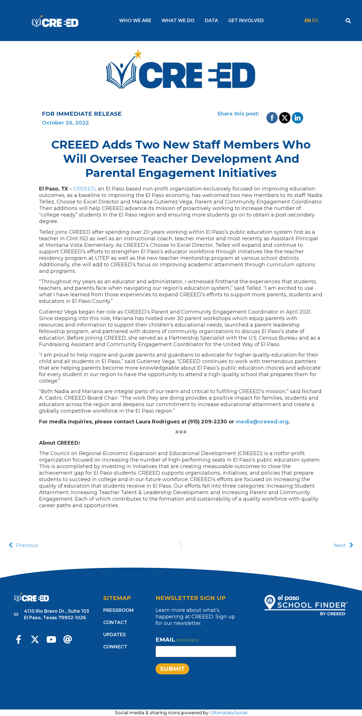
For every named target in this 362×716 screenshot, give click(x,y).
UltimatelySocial (228, 712)
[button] (348, 20)
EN (308, 20)
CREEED (84, 189)
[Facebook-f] (18, 639)
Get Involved (246, 20)
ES (315, 20)
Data (211, 20)
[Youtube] (51, 639)
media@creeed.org (262, 422)
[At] (67, 639)
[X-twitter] (35, 639)
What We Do (178, 20)
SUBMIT (172, 668)
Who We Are (135, 20)
